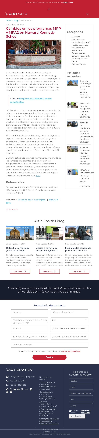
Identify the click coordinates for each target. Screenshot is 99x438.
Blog (16, 21)
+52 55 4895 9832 (18, 385)
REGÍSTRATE (77, 416)
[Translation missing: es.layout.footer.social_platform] (26, 389)
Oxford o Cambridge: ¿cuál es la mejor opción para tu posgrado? (18, 252)
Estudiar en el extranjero (32, 199)
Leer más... (18, 271)
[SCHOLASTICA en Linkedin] (15, 389)
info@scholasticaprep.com (22, 376)
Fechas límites (79, 64)
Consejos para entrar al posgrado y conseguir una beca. (49, 421)
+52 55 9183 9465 (18, 381)
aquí (38, 175)
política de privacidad (86, 412)
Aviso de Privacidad (71, 351)
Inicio (9, 21)
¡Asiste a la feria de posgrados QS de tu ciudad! (85, 108)
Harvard (53, 199)
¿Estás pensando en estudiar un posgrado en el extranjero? (47, 412)
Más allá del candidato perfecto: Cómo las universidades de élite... (86, 131)
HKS (8, 203)
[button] (48, 8)
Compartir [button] (13, 209)
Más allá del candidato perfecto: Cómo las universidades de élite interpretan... (78, 252)
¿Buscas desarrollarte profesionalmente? (81, 39)
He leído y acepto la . (82, 412)
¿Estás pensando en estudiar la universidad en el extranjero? (47, 385)
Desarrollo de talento (45, 378)
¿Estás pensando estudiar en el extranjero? (80, 48)
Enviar (49, 357)
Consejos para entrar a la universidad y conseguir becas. (47, 395)
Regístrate (68, 2)
